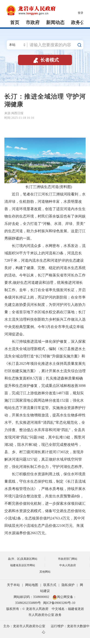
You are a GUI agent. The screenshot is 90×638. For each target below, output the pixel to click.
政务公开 (80, 22)
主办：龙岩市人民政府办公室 (24, 626)
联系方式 (49, 585)
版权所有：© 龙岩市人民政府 (27, 609)
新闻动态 (55, 22)
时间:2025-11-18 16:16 (19, 117)
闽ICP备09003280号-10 (59, 603)
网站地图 (31, 585)
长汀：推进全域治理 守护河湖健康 (45, 100)
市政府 (33, 22)
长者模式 (45, 59)
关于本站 (13, 585)
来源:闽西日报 (13, 113)
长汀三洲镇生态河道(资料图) (45, 187)
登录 (80, 12)
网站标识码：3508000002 (32, 597)
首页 (14, 22)
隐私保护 (68, 585)
